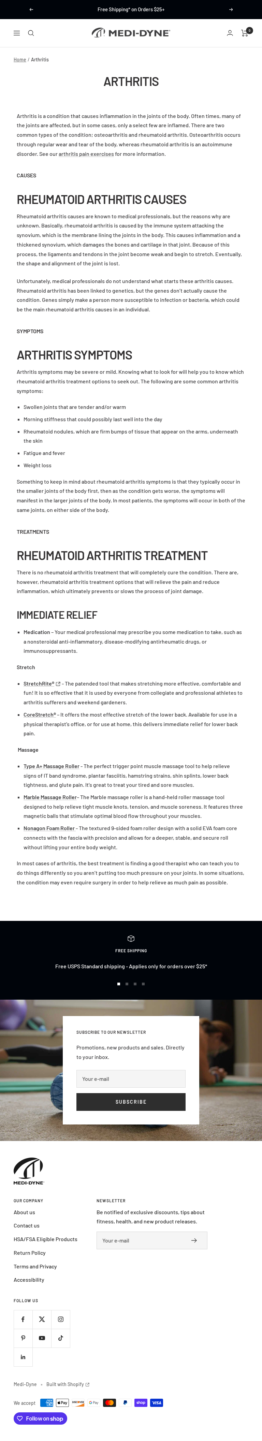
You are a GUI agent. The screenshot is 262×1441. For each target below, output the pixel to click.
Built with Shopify (68, 1384)
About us (24, 1212)
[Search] (31, 33)
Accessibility (29, 1279)
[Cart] (244, 33)
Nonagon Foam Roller (49, 828)
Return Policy (30, 1252)
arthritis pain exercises (86, 153)
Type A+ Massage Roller (51, 766)
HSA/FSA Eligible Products (45, 1239)
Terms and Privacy (35, 1266)
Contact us (27, 1225)
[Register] (196, 1240)
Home (20, 59)
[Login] (230, 33)
